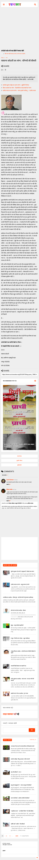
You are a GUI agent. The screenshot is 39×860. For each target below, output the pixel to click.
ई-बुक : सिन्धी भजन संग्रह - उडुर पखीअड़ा (20, 638)
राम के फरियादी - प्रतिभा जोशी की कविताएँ (20, 798)
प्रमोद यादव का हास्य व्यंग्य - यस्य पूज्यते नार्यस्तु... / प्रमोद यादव (19, 90)
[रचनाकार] (14, 5)
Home (2, 57)
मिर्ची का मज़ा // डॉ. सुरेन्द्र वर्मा (12, 397)
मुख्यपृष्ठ (19, 465)
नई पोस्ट (19, 456)
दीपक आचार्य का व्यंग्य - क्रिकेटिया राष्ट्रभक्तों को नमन (17, 88)
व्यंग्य (7, 57)
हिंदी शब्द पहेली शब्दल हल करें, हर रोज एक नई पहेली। (15, 53)
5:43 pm (16, 479)
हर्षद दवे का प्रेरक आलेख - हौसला (18, 610)
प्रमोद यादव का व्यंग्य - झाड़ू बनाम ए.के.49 (20, 584)
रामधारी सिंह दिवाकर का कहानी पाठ (18, 665)
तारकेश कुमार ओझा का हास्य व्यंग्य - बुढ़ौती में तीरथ (16, 85)
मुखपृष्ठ (4, 850)
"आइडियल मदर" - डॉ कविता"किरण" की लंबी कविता (22, 811)
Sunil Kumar (10, 479)
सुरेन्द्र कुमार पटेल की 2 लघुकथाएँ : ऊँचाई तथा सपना (22, 571)
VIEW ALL (32, 739)
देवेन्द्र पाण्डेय (9, 489)
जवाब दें (7, 484)
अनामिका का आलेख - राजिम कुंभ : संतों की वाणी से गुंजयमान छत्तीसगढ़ (18, 597)
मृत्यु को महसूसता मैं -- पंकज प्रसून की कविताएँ (21, 785)
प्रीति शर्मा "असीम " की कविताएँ (17, 824)
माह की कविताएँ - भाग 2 (16, 772)
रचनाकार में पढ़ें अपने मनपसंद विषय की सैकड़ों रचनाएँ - (23, 746)
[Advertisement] (19, 27)
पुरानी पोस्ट (19, 460)
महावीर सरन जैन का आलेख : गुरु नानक (19, 693)
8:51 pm (14, 489)
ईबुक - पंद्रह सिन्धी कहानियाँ (17, 625)
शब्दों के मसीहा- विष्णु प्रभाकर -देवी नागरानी (20, 759)
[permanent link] (5, 70)
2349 (17, 836)
